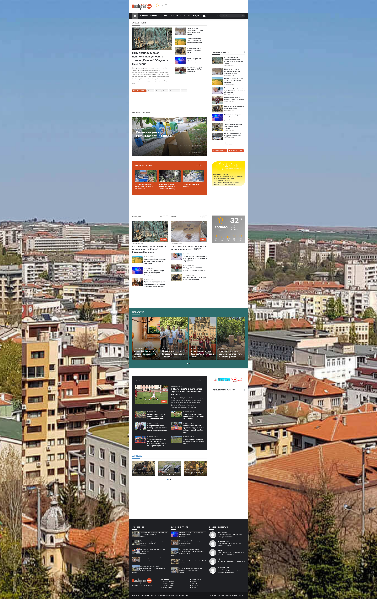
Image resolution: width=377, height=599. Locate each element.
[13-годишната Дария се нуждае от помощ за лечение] (180, 70)
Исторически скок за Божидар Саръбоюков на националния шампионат (157, 428)
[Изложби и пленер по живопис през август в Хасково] (146, 338)
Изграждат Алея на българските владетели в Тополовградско (230, 354)
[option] (169, 136)
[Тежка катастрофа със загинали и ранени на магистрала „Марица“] (170, 176)
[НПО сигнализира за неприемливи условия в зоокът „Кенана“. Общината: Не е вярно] (152, 39)
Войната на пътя (174, 91)
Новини (144, 16)
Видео (196, 16)
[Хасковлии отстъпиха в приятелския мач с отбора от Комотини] (176, 414)
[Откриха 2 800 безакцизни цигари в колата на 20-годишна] (217, 127)
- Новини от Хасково (167, 581)
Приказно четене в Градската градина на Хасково (173, 354)
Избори (184, 91)
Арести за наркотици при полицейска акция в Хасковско (195, 60)
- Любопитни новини (167, 585)
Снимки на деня (197, 579)
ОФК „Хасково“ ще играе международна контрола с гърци (193, 441)
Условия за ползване (224, 595)
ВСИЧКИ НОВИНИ (140, 91)
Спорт (186, 16)
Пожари (158, 91)
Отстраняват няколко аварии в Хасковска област (194, 50)
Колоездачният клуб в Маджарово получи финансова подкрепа (156, 416)
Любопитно (175, 16)
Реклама (234, 595)
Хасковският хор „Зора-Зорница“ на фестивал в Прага (202, 354)
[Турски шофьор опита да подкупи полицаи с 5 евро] (217, 136)
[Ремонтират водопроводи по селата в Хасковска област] (195, 468)
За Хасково (195, 585)
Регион (164, 16)
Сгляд (220, 550)
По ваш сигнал (144, 165)
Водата (165, 91)
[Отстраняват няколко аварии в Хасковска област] (180, 51)
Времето (150, 91)
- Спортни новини (166, 587)
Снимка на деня (142, 112)
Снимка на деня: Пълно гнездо (153, 134)
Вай (219, 559)
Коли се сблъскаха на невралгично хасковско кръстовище (144, 186)
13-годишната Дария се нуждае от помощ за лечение (194, 69)
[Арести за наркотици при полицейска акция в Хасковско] (180, 60)
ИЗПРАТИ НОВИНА (236, 150)
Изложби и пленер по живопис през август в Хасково (145, 354)
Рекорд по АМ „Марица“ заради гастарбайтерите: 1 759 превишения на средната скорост (152, 568)
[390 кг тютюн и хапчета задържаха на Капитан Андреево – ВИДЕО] (180, 31)
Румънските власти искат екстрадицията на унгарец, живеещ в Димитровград (155, 284)
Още (197, 165)
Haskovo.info (146, 595)
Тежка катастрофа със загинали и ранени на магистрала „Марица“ (168, 186)
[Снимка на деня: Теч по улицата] (194, 176)
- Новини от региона (167, 583)
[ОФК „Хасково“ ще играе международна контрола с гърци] (176, 439)
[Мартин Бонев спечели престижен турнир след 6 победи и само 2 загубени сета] (176, 426)
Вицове (194, 587)
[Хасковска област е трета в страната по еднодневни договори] (180, 41)
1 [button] (187, 363)
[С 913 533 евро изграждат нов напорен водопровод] (169, 468)
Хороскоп (194, 583)
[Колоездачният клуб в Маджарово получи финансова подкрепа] (140, 414)
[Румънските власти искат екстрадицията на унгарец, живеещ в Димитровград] (137, 282)
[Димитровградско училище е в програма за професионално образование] (217, 90)
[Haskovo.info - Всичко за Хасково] (142, 7)
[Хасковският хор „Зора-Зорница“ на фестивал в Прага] (202, 338)
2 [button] (189, 363)
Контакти (241, 595)
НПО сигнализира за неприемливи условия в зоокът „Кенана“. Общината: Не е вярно (149, 249)
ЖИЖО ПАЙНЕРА (224, 568)
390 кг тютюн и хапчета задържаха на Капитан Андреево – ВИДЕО (232, 71)
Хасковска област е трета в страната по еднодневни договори (194, 40)
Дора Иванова (222, 532)
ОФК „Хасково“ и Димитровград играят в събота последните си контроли (186, 392)
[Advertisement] (228, 260)
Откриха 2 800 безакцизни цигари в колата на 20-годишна (233, 126)
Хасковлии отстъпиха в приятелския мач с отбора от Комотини (193, 416)
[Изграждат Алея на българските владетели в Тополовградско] (231, 338)
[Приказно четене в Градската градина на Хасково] (174, 338)
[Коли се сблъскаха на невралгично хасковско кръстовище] (146, 176)
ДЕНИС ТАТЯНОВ (223, 541)
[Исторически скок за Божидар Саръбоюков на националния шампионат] (140, 426)
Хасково (153, 16)
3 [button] (170, 479)
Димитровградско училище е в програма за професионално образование (234, 90)
